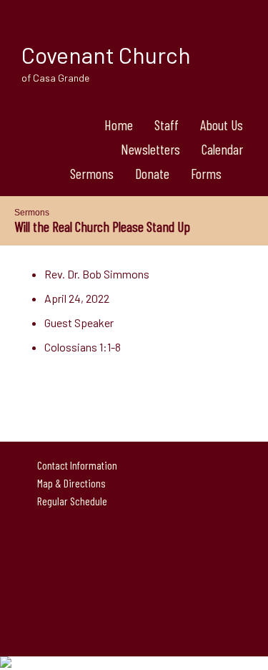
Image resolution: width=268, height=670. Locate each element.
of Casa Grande (55, 78)
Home (118, 124)
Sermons (92, 173)
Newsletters (150, 148)
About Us (221, 124)
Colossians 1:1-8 (82, 347)
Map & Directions (69, 483)
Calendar (222, 148)
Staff (166, 124)
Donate (152, 173)
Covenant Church (106, 54)
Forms (206, 173)
